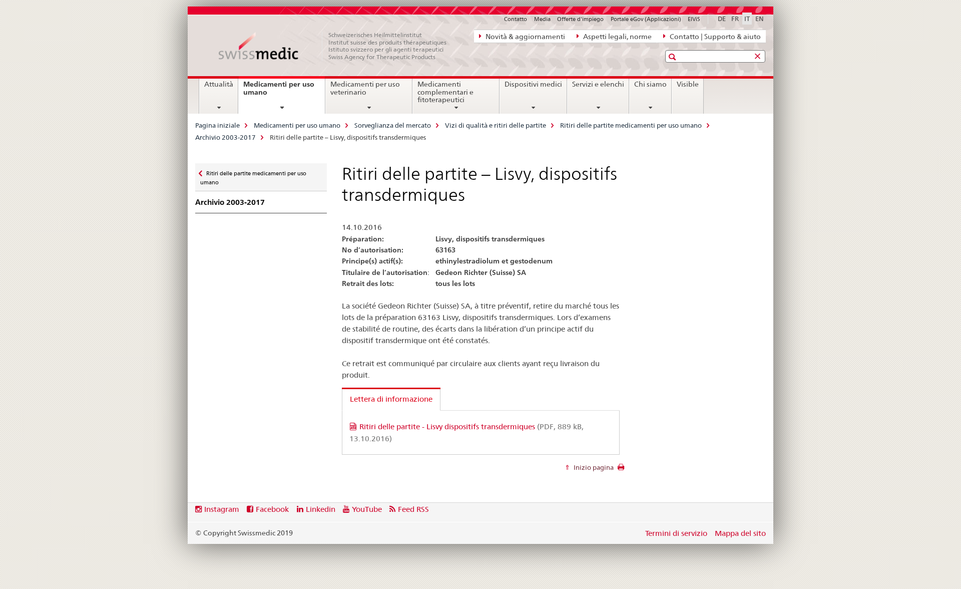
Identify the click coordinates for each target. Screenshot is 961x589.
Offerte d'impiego (580, 19)
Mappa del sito (740, 533)
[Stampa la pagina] (621, 470)
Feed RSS (413, 509)
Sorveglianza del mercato (392, 125)
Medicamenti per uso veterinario (365, 88)
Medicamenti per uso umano (278, 92)
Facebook (272, 509)
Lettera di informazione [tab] (391, 399)
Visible (688, 84)
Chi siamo (650, 84)
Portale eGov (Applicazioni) (646, 19)
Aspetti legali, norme (617, 37)
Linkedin (320, 509)
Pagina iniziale (217, 125)
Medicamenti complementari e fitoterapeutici (445, 92)
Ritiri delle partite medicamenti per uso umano (631, 125)
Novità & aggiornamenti (524, 37)
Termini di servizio (676, 533)
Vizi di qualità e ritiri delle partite (495, 125)
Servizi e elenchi (598, 84)
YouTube (367, 509)
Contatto (515, 19)
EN (759, 19)
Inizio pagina (593, 467)
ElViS (694, 19)
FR (735, 19)
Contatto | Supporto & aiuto (714, 37)
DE (722, 19)
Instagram (221, 509)
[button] (673, 57)
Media (542, 19)
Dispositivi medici (533, 84)
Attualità (218, 84)
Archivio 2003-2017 (225, 137)
